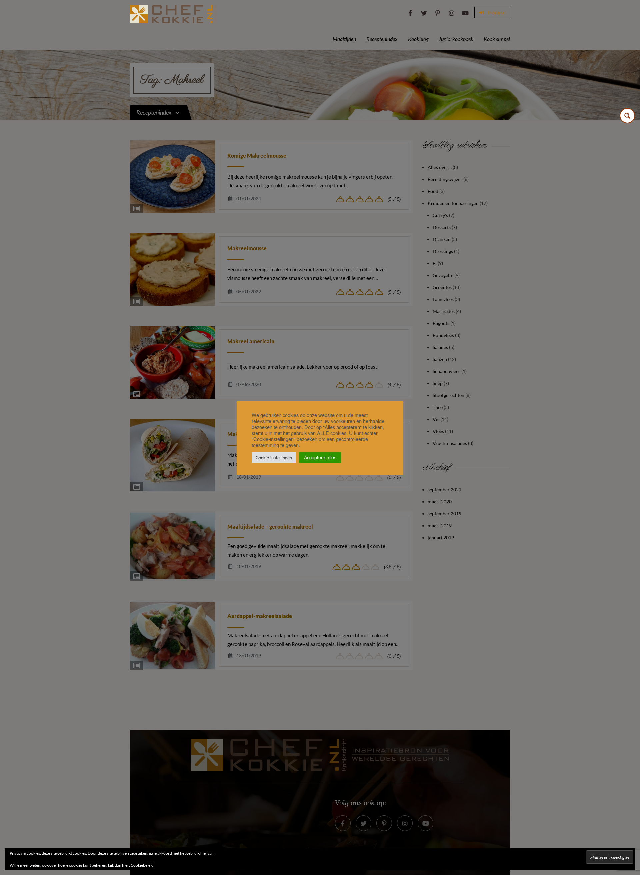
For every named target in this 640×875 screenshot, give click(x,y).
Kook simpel (497, 39)
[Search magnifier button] (627, 116)
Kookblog (418, 39)
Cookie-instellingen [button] (274, 457)
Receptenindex (382, 39)
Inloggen (496, 12)
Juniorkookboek (456, 39)
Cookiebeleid (142, 865)
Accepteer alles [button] (320, 457)
